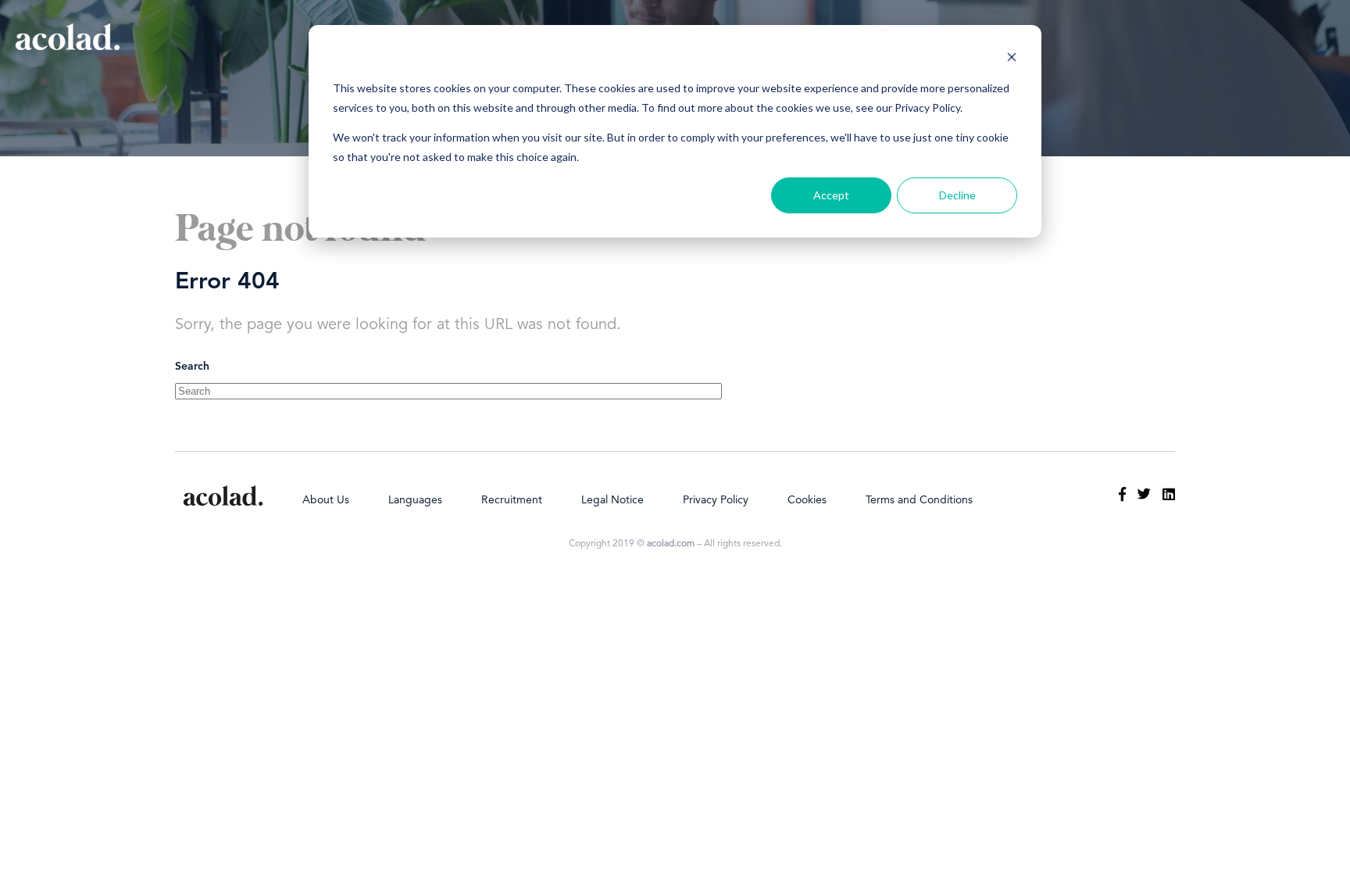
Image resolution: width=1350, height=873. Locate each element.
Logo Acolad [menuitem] (223, 495)
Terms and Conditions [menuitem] (919, 500)
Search (192, 366)
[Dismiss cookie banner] (1011, 59)
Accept (831, 195)
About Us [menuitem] (325, 500)
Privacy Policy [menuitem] (715, 500)
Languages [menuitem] (415, 500)
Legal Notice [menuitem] (612, 500)
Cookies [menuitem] (807, 500)
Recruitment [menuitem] (511, 500)
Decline (957, 195)
